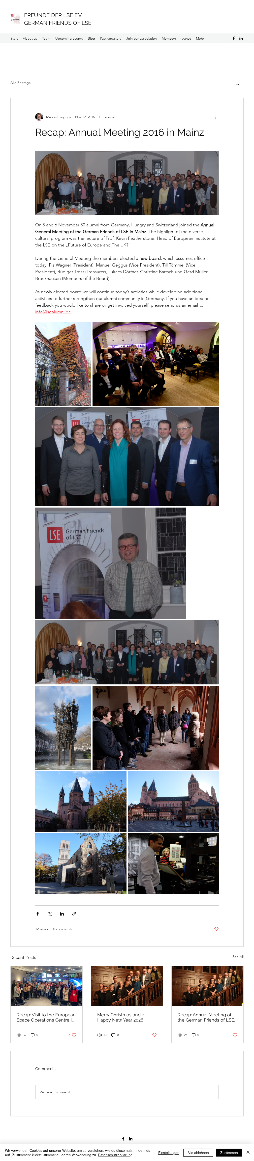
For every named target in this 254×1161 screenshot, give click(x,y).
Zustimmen (229, 1152)
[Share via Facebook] (37, 913)
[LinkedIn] (241, 38)
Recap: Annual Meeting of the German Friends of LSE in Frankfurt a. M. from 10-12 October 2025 (206, 1017)
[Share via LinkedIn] (62, 913)
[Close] (248, 1152)
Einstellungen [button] (168, 1152)
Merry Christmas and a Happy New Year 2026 (120, 1017)
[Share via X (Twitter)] (49, 913)
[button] (237, 83)
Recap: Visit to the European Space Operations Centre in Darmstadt (46, 1017)
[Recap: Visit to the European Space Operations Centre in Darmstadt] (46, 986)
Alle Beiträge (20, 83)
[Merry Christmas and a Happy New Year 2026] (127, 986)
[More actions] (216, 117)
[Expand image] (63, 364)
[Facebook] (233, 38)
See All (238, 956)
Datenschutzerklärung (115, 1154)
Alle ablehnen (198, 1152)
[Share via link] (74, 913)
